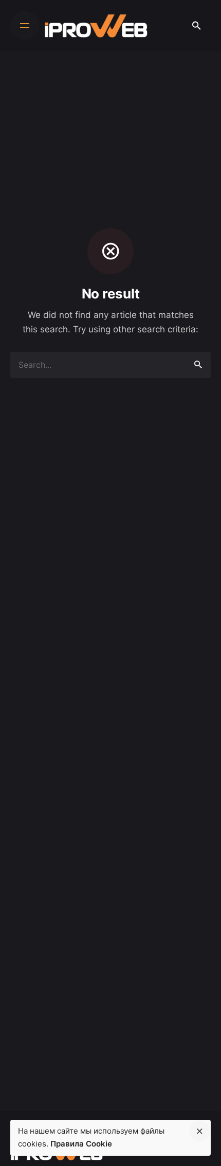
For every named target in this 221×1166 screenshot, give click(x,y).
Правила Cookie (81, 1144)
